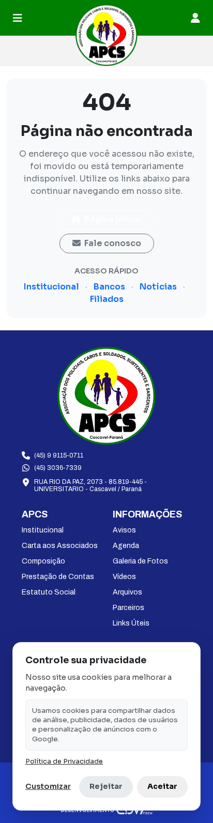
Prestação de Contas (58, 577)
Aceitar (162, 786)
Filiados (107, 299)
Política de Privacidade (64, 761)
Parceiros (128, 608)
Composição (43, 561)
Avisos (124, 530)
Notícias (158, 286)
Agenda (126, 546)
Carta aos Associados (60, 546)
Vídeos (124, 577)
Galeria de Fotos (140, 561)
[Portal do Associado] (195, 18)
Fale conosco (112, 243)
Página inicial (112, 219)
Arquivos (127, 592)
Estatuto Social (48, 592)
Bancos (109, 286)
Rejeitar (106, 786)
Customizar (48, 786)
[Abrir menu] (17, 18)
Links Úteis (131, 623)
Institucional (51, 286)
